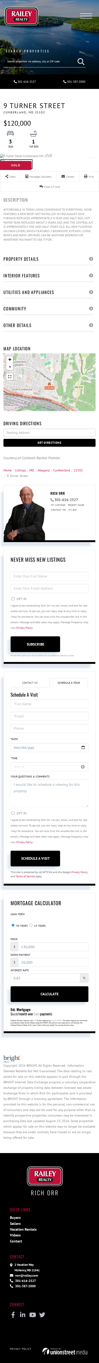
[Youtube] (32, 1315)
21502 (78, 470)
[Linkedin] (23, 1315)
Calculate (49, 994)
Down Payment (20, 954)
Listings (20, 470)
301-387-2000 (75, 82)
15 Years (39, 925)
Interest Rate (20, 970)
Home (7, 470)
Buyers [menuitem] (15, 1217)
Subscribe (35, 644)
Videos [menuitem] (15, 1235)
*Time (14, 758)
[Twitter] (42, 1315)
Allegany (44, 470)
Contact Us (30, 682)
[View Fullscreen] (9, 376)
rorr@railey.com (26, 1275)
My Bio (72, 509)
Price (14, 939)
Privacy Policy (24, 627)
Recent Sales (76, 505)
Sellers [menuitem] (15, 1223)
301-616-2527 (26, 82)
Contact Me (58, 509)
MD (31, 470)
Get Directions (49, 443)
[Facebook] (13, 1315)
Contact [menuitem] (16, 1241)
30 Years (21, 925)
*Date (14, 739)
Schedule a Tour (69, 682)
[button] (80, 61)
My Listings (58, 505)
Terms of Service (25, 876)
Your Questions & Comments (30, 776)
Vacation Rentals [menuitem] (23, 1229)
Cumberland (61, 470)
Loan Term (17, 914)
